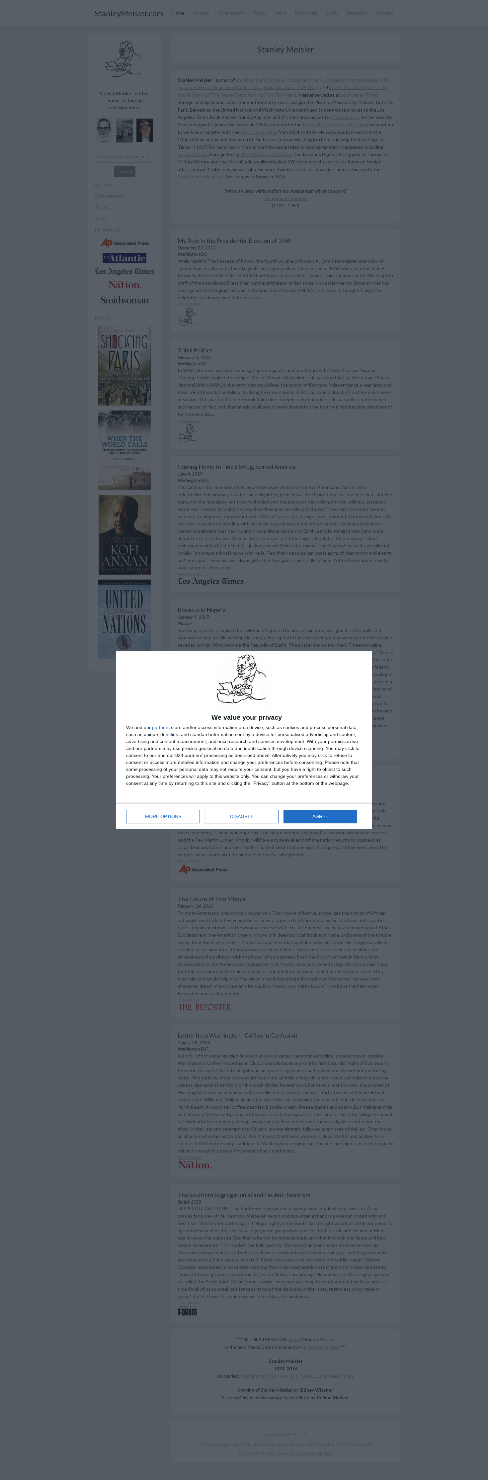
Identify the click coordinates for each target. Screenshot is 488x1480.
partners (161, 727)
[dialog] (244, 740)
